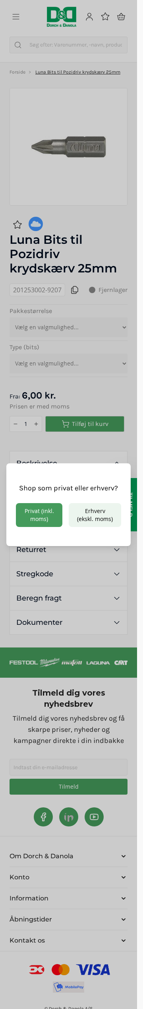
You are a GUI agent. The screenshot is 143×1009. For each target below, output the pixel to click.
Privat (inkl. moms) (39, 515)
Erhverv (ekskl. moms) (95, 515)
